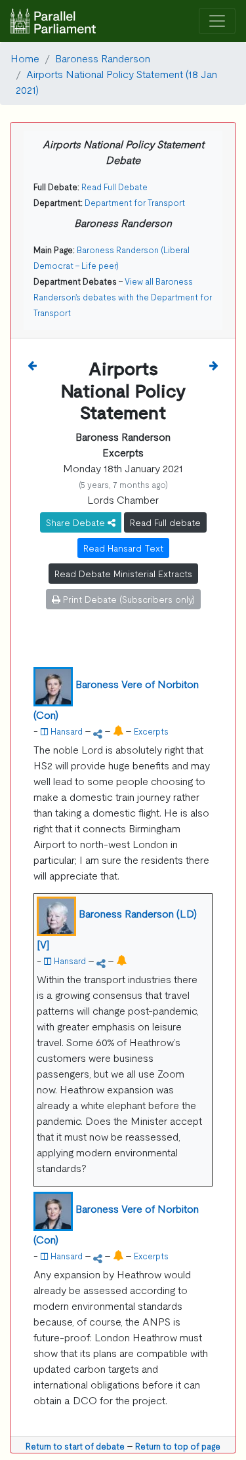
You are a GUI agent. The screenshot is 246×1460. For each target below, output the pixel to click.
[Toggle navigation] (217, 21)
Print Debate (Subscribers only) (127, 598)
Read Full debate (165, 522)
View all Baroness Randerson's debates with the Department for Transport (122, 296)
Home (24, 58)
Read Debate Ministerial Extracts (123, 573)
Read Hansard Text (123, 547)
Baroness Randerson (102, 58)
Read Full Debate (114, 186)
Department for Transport (135, 202)
